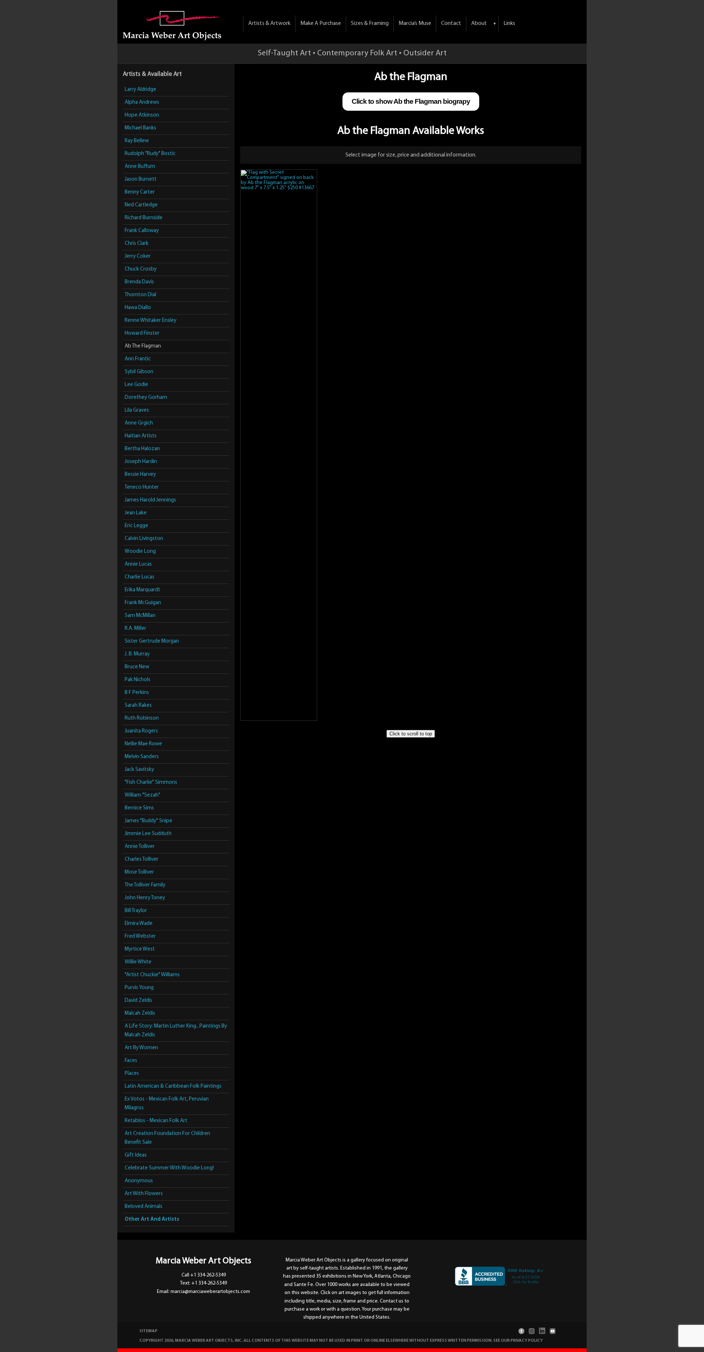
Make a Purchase (320, 23)
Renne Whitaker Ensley (150, 320)
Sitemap (148, 1331)
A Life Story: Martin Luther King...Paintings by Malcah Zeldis (176, 1031)
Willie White (138, 962)
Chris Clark (136, 243)
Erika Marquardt (142, 590)
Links (509, 23)
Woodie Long (140, 551)
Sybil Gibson (139, 372)
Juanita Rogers (141, 731)
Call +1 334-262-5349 (204, 1275)
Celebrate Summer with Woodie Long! (169, 1168)
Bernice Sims (139, 808)
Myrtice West (140, 949)
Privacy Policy (526, 1340)
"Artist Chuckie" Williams (152, 975)
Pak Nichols (137, 680)
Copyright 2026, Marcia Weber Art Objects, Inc (190, 1340)
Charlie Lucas (139, 577)
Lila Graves (137, 410)
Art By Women (141, 1048)
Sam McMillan (140, 615)
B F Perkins (137, 692)
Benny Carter (140, 192)
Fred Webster (140, 936)
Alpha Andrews (142, 102)
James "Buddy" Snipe (148, 821)
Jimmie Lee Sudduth (148, 834)
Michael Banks (140, 128)
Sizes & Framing (370, 23)
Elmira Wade (139, 923)
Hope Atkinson (142, 115)
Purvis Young (139, 988)
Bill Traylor (136, 911)
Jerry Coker (138, 256)
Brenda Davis (139, 282)
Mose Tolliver (139, 872)
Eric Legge (136, 526)
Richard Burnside (143, 218)
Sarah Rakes (138, 705)
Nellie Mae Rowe (143, 744)
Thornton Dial (140, 295)
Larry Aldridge (140, 89)
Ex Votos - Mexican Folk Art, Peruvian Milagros (167, 1103)
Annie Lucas (138, 564)
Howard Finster (142, 333)
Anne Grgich (139, 423)
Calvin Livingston (144, 538)
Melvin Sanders (142, 757)
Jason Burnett (141, 179)
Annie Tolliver (140, 846)
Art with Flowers (144, 1194)
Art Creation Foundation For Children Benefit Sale (167, 1138)
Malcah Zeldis (140, 1013)
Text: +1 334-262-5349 (203, 1283)
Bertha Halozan (142, 449)
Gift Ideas (136, 1155)
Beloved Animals (143, 1206)
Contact (451, 23)
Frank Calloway (142, 231)
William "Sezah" (142, 795)
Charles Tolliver (141, 859)
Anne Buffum (140, 166)
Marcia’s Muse (415, 23)
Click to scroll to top (410, 733)
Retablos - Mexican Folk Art (156, 1121)
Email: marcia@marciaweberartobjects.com (203, 1291)
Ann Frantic (138, 359)
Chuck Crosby (141, 269)
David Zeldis (138, 1000)
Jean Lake (136, 513)
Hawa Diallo (138, 308)
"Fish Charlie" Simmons (151, 782)
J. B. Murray (137, 654)
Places (132, 1073)
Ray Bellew (137, 141)
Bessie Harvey (140, 474)
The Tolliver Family (145, 885)
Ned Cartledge (141, 205)
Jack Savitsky (139, 769)
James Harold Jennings (150, 500)
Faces (131, 1060)
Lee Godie (136, 384)
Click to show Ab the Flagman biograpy (411, 101)
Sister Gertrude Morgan (152, 641)
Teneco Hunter (142, 487)
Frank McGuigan (143, 603)
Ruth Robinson (142, 718)
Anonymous (139, 1181)
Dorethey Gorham (146, 397)
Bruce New (137, 667)
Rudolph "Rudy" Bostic (150, 154)
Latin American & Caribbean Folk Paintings (173, 1086)
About (479, 23)
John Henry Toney (145, 898)
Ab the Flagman (143, 346)
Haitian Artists (141, 436)
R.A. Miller (135, 628)
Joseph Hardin (141, 461)
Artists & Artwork (269, 23)
